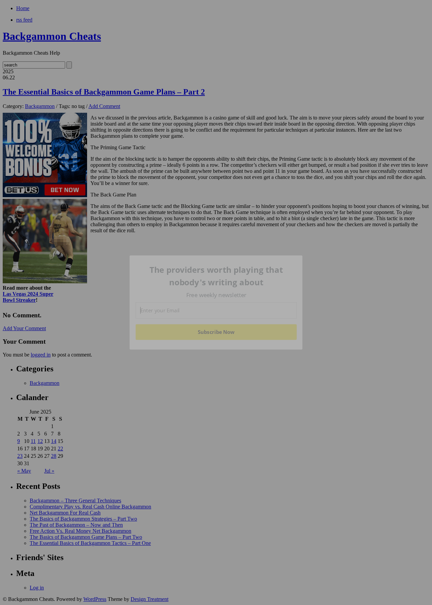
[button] (216, 276)
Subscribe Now (216, 332)
